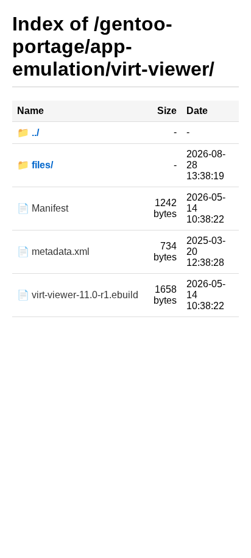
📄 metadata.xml (53, 251)
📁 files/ (35, 165)
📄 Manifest (42, 208)
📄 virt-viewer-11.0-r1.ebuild (77, 295)
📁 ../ (28, 132)
